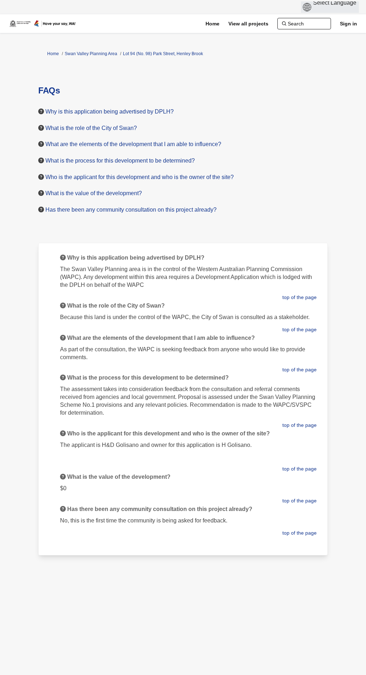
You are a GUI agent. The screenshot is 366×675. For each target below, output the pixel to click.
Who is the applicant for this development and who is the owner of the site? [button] (139, 177)
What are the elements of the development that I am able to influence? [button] (133, 144)
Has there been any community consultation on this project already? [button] (131, 210)
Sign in (348, 23)
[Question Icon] (41, 111)
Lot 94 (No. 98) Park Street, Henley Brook (163, 53)
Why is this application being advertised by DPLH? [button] (109, 112)
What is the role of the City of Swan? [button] (91, 128)
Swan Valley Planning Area (91, 53)
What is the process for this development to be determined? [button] (120, 161)
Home (53, 53)
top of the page (299, 297)
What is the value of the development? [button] (93, 193)
